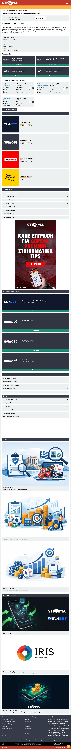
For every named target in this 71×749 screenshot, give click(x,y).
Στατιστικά (4, 726)
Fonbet (26, 724)
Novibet (27, 719)
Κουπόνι (4, 735)
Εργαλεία (4, 731)
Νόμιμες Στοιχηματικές (7, 719)
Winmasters (28, 728)
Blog (3, 733)
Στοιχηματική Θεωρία (7, 728)
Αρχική (3, 10)
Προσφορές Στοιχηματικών (8, 721)
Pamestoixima (28, 721)
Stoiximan (27, 733)
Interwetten (27, 726)
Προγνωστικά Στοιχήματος (8, 724)
